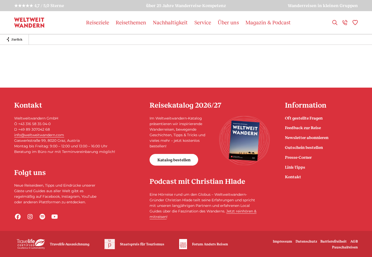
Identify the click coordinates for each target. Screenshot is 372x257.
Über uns (228, 22)
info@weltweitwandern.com (39, 135)
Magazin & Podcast (268, 22)
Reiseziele (97, 22)
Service (202, 22)
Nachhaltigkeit (170, 22)
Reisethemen (131, 22)
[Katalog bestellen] (244, 140)
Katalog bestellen (174, 159)
